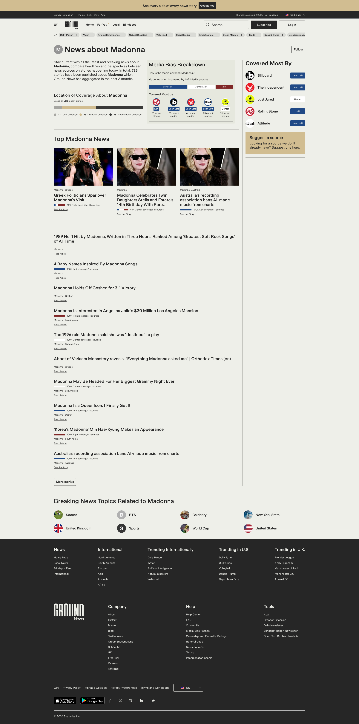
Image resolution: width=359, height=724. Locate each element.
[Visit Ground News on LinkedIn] (141, 700)
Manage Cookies (96, 687)
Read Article (60, 253)
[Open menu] (56, 24)
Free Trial (113, 657)
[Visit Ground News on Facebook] (110, 700)
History (112, 619)
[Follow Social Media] (193, 35)
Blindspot (129, 24)
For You (102, 24)
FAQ (188, 619)
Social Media (183, 35)
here (295, 147)
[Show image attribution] (109, 152)
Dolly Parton (66, 35)
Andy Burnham (284, 562)
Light (89, 15)
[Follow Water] (91, 35)
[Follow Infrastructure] (216, 35)
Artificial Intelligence (109, 35)
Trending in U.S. (234, 549)
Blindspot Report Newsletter (281, 630)
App (266, 614)
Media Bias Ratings (198, 630)
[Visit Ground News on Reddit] (153, 700)
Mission (112, 625)
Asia (100, 573)
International (61, 573)
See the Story (61, 209)
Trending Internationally (171, 549)
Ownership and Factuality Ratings (206, 636)
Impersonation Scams (199, 657)
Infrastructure (206, 35)
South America (107, 562)
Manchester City (284, 573)
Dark (96, 15)
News (59, 549)
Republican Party (229, 579)
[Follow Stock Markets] (241, 35)
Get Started (207, 5)
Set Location (271, 15)
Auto (103, 15)
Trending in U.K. (290, 549)
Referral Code (194, 641)
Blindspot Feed (63, 568)
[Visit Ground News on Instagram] (130, 700)
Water (85, 35)
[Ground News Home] (71, 25)
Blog (111, 630)
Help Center (193, 614)
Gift (110, 652)
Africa (101, 584)
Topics (190, 652)
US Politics (225, 562)
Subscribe (264, 25)
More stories (65, 481)
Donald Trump (271, 35)
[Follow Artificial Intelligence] (123, 35)
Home (90, 24)
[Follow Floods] (258, 35)
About (111, 614)
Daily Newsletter (273, 625)
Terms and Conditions (155, 687)
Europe (102, 568)
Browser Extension (63, 15)
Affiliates (113, 668)
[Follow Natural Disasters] (150, 35)
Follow (298, 49)
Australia (103, 579)
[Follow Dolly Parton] (76, 35)
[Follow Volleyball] (170, 35)
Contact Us (192, 625)
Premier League (284, 557)
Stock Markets (230, 35)
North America (106, 557)
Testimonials (115, 636)
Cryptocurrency (297, 35)
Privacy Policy (72, 687)
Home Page (61, 557)
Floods (251, 35)
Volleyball (161, 35)
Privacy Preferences (124, 687)
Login (292, 25)
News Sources (194, 647)
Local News (61, 562)
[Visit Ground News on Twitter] (120, 700)
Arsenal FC (281, 579)
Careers (113, 663)
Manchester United (286, 568)
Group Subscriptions (120, 641)
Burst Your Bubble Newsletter (281, 636)
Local (116, 24)
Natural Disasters (138, 35)
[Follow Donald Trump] (282, 35)
